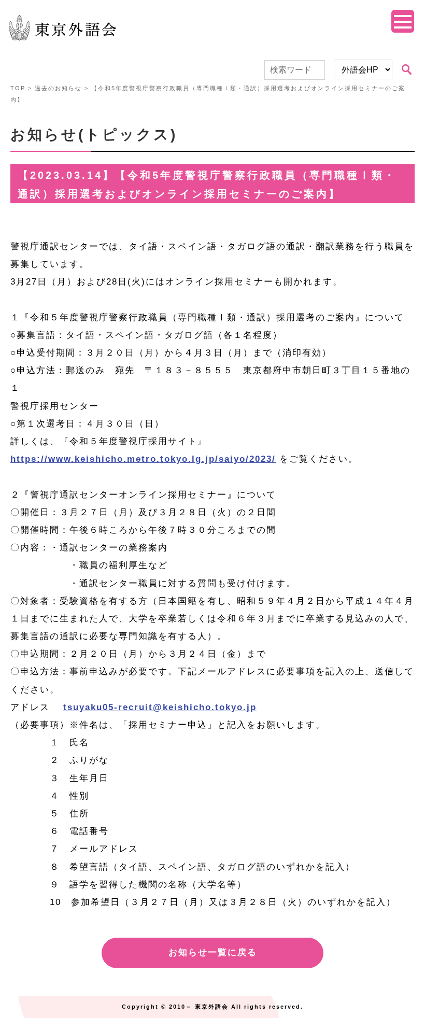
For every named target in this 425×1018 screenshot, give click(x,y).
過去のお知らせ (58, 88)
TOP (17, 88)
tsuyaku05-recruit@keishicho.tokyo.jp (160, 707)
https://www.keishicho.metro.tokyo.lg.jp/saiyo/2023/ (143, 459)
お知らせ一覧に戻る (212, 952)
